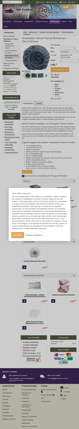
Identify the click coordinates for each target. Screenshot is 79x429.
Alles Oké (17, 235)
